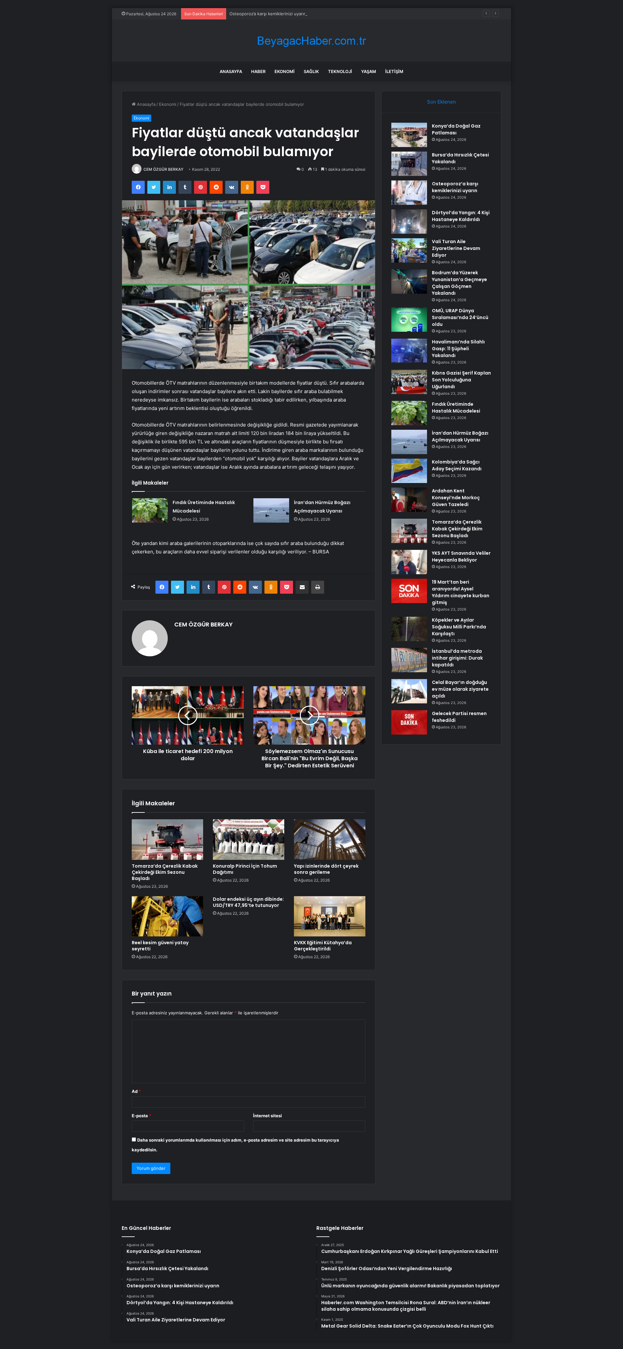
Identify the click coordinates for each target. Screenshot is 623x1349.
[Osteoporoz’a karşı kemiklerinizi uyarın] (409, 192)
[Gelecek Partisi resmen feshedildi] (409, 722)
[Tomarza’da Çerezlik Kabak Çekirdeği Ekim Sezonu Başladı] (167, 839)
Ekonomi (285, 71)
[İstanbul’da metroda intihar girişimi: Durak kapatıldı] (409, 660)
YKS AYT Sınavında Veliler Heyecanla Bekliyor (461, 556)
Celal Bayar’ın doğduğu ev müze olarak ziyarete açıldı (460, 689)
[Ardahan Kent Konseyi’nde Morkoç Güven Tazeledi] (409, 500)
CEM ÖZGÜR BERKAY (163, 169)
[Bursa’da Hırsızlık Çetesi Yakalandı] (409, 164)
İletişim (394, 71)
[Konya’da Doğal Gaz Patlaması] (409, 135)
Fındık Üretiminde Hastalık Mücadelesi (456, 407)
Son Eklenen (441, 102)
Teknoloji (340, 71)
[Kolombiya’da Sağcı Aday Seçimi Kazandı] (409, 471)
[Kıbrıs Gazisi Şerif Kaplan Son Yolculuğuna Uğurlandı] (409, 382)
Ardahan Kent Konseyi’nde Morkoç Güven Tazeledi (456, 498)
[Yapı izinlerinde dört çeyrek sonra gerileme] (329, 839)
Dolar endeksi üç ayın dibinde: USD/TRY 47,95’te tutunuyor (248, 902)
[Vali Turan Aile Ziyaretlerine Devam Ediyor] (409, 250)
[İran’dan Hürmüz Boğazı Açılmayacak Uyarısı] (271, 510)
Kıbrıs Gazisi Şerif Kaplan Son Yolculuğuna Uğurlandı (461, 380)
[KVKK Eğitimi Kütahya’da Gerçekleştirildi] (329, 916)
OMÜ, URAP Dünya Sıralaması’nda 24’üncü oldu (460, 317)
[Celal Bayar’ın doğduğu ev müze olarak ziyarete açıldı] (409, 691)
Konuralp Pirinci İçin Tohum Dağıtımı (245, 869)
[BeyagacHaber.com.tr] (311, 41)
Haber (258, 71)
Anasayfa (231, 71)
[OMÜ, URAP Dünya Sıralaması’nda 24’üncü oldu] (409, 319)
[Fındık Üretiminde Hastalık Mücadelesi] (150, 510)
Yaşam (368, 71)
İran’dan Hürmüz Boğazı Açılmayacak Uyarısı (460, 436)
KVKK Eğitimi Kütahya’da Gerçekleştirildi (323, 945)
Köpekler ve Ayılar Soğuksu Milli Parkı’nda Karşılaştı (459, 627)
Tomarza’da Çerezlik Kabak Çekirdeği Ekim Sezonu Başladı (165, 872)
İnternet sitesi (267, 1115)
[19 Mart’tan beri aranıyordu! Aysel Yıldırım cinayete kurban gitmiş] (409, 591)
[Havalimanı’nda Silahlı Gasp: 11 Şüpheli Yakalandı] (409, 351)
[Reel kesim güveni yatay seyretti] (167, 916)
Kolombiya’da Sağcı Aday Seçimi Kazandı (457, 465)
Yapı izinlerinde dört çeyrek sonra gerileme (326, 869)
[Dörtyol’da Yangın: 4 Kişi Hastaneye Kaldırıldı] (409, 221)
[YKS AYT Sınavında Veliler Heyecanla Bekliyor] (409, 562)
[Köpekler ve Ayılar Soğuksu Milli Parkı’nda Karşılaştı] (409, 629)
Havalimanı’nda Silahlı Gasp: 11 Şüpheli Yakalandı (458, 349)
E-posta (141, 1115)
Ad (136, 1091)
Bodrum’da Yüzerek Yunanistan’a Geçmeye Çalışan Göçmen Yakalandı (459, 282)
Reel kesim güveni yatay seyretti (160, 945)
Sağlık (311, 71)
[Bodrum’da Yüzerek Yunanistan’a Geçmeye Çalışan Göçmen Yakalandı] (409, 281)
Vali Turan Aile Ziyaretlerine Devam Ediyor (456, 248)
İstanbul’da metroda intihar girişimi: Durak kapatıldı (457, 658)
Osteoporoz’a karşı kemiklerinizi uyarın (267, 13)
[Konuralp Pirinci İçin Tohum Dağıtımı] (248, 839)
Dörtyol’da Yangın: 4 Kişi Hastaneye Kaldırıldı (461, 216)
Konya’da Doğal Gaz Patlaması (456, 129)
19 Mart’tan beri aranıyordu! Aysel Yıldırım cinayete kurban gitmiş (460, 592)
